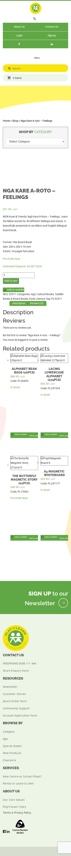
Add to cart (10, 280)
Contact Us (51, 26)
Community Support (16, 708)
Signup (52, 35)
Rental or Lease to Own (18, 783)
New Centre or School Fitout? (22, 776)
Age (33, 294)
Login (19, 35)
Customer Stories (14, 694)
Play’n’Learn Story (14, 806)
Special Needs (12, 746)
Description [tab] (19, 303)
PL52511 (56, 298)
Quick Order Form (15, 701)
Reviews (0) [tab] (37, 303)
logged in (23, 339)
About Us (19, 26)
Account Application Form (20, 715)
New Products (12, 753)
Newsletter (10, 686)
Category (9, 731)
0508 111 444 (27, 663)
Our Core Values (14, 799)
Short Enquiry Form (16, 670)
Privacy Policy (22, 812)
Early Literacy (37, 298)
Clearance (9, 760)
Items (17, 78)
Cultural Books (45, 294)
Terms (7, 812)
